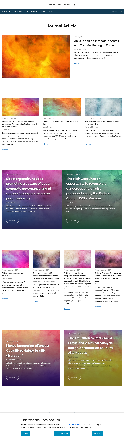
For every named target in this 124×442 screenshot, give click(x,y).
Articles (4, 12)
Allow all (98, 433)
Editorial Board (31, 12)
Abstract (77, 63)
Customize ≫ (63, 433)
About (42, 12)
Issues (50, 12)
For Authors (17, 12)
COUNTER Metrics (73, 424)
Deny (26, 433)
